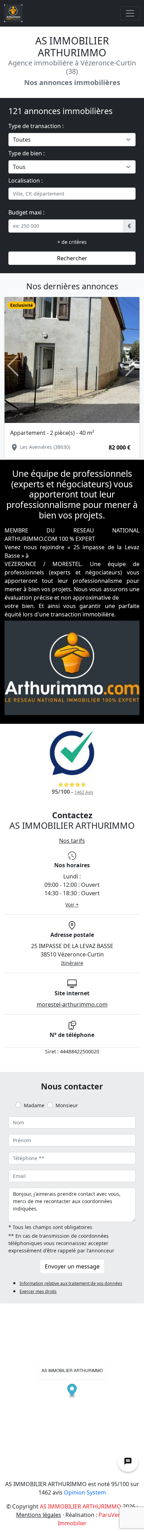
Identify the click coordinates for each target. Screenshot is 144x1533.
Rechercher (72, 258)
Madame (34, 1105)
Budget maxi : (26, 212)
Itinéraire (72, 963)
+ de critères (72, 242)
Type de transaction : (36, 126)
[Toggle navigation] (130, 13)
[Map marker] (72, 1391)
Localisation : (25, 180)
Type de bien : (26, 153)
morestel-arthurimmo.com (72, 1004)
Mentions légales (38, 1515)
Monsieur (67, 1105)
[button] (13, 365)
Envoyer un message (72, 1266)
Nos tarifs (72, 841)
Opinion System (85, 1492)
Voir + (72, 904)
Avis (83, 792)
